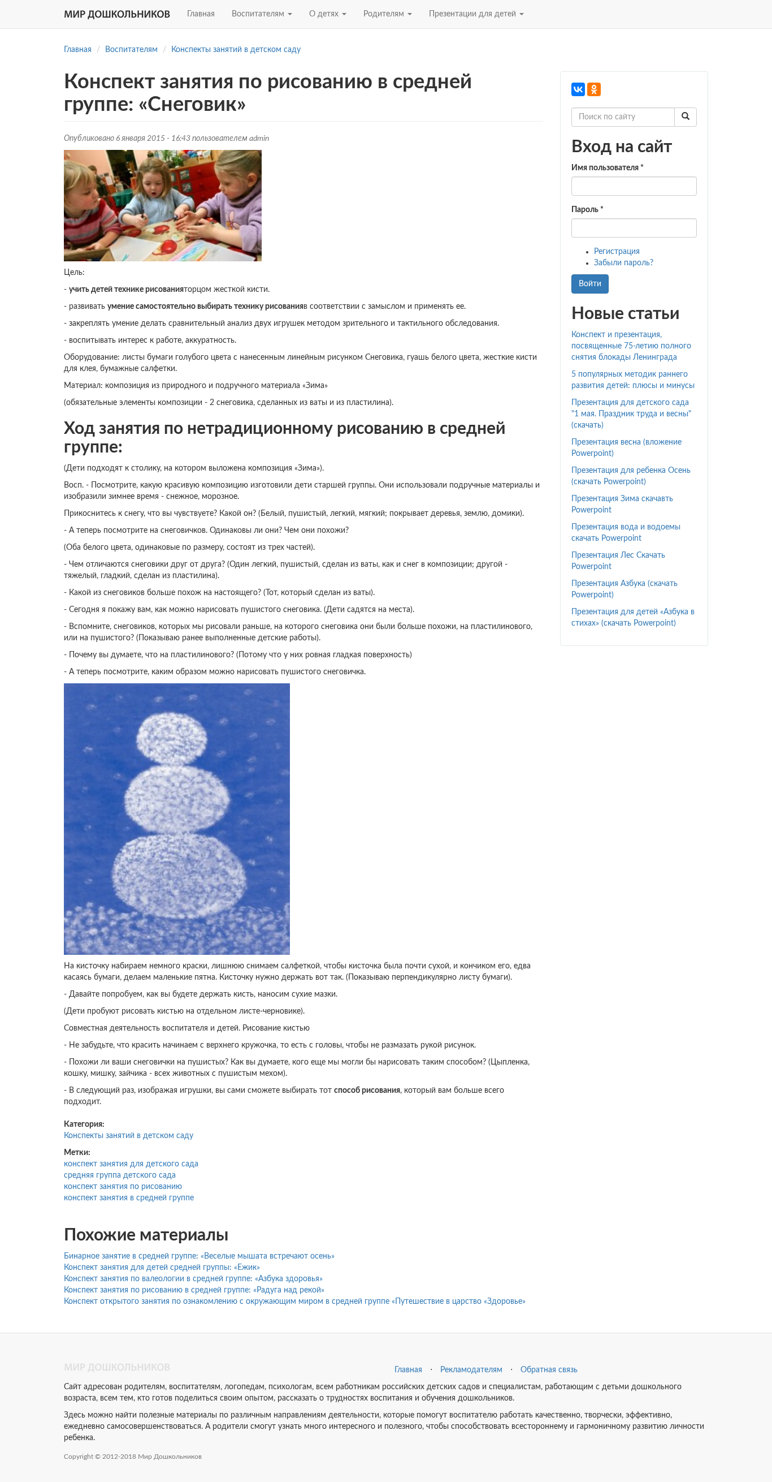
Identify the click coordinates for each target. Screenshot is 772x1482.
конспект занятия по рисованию (123, 1187)
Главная (201, 14)
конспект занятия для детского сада (131, 1164)
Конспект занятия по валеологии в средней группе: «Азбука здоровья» (193, 1279)
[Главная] (121, 14)
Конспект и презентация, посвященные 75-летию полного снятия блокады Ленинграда (631, 346)
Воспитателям (259, 14)
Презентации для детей (473, 14)
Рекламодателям (471, 1370)
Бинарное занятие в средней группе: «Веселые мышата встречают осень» (199, 1256)
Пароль (587, 210)
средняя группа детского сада (120, 1175)
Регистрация (617, 252)
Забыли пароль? (623, 263)
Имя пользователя (607, 168)
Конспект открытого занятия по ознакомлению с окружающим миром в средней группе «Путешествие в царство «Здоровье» (295, 1302)
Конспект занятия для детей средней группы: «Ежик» (162, 1268)
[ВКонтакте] (578, 89)
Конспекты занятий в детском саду (236, 50)
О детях (325, 14)
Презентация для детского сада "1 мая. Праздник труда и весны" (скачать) (631, 414)
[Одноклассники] (594, 89)
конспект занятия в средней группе (129, 1198)
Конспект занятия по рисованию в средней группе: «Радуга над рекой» (194, 1290)
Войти (590, 284)
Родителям (384, 14)
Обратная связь (549, 1370)
